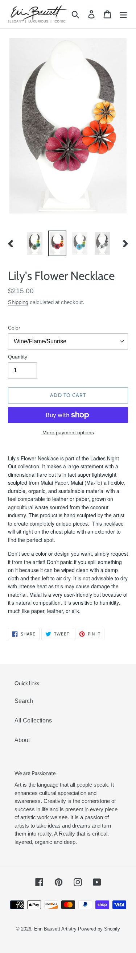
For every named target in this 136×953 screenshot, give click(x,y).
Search (24, 701)
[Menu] (123, 14)
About (22, 740)
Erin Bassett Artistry (55, 929)
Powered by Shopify (99, 929)
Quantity (17, 357)
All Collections (33, 720)
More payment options (68, 432)
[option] (35, 243)
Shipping (18, 302)
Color (14, 328)
